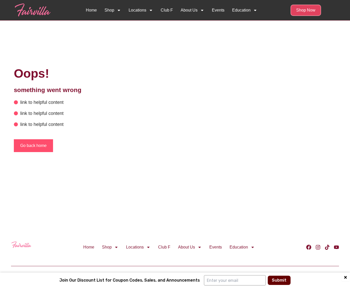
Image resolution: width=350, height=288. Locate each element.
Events (218, 10)
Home (91, 10)
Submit (279, 280)
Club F (167, 10)
